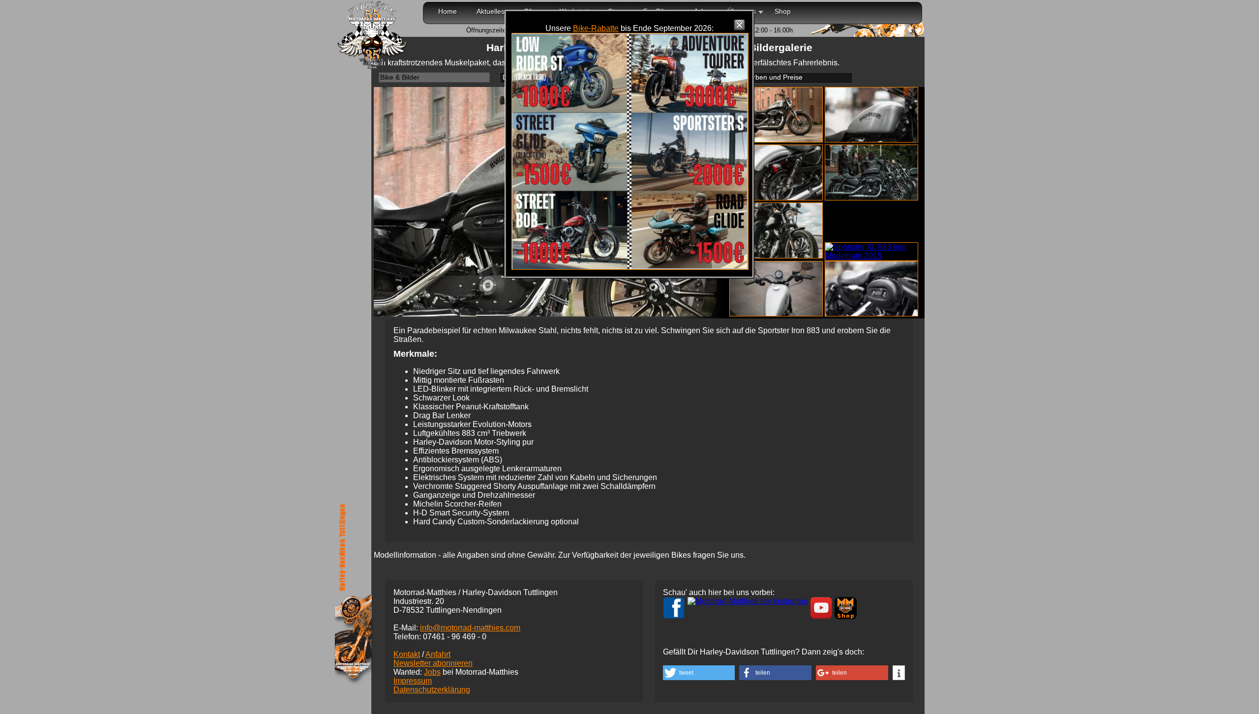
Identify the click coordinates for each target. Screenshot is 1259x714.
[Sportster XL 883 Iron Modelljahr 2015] (777, 140)
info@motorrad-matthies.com (470, 628)
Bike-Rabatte (596, 28)
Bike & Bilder (400, 77)
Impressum (412, 681)
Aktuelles (491, 11)
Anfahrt (437, 654)
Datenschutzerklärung (431, 689)
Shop (783, 11)
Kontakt (406, 654)
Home (447, 11)
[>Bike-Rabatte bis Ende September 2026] (630, 267)
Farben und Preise (774, 77)
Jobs (432, 672)
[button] (699, 672)
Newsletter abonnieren (433, 663)
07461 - (454, 636)
